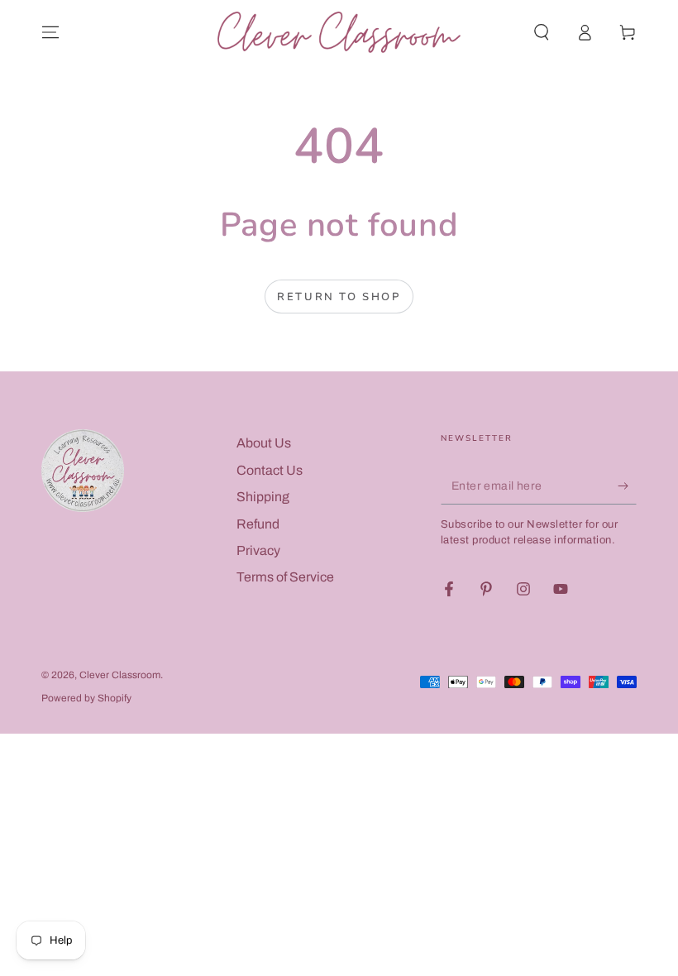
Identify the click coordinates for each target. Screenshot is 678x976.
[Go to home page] (339, 32)
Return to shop (338, 296)
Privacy (258, 550)
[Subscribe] (627, 485)
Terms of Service (285, 577)
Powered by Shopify (86, 698)
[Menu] (50, 32)
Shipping (262, 497)
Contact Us (269, 470)
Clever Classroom (119, 675)
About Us (263, 443)
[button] (541, 32)
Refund (257, 524)
